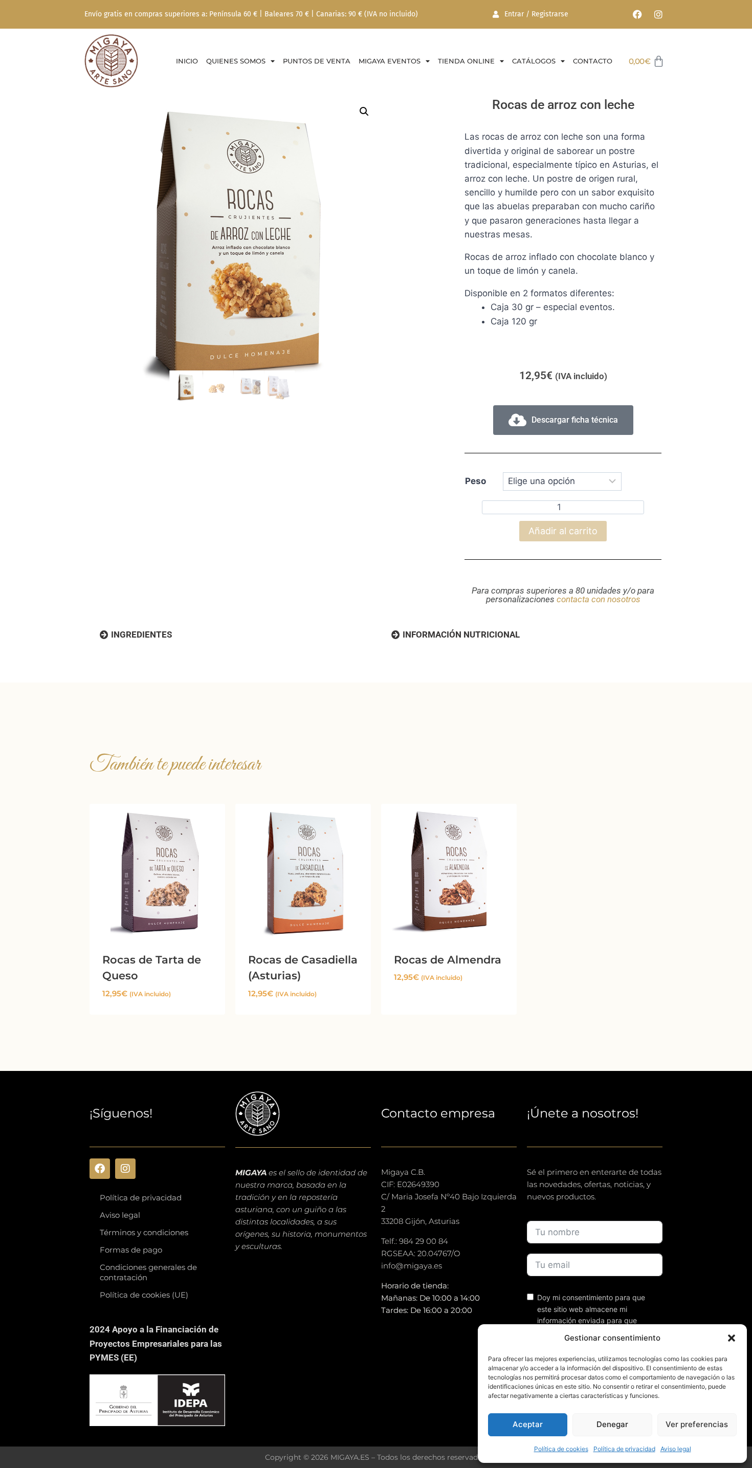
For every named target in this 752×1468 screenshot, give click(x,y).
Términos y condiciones (144, 1232)
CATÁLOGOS (534, 61)
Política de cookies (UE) (144, 1295)
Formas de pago (131, 1250)
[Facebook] (637, 14)
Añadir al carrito (563, 530)
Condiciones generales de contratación (148, 1272)
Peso (475, 481)
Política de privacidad (624, 1449)
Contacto (592, 61)
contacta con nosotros (598, 599)
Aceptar (528, 1424)
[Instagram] (658, 14)
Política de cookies (561, 1449)
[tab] (136, 635)
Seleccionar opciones (439, 1008)
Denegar (612, 1424)
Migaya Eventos (390, 61)
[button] (731, 1338)
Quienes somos (236, 61)
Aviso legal (675, 1449)
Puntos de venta (316, 61)
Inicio (187, 61)
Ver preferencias (697, 1424)
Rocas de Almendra (447, 959)
